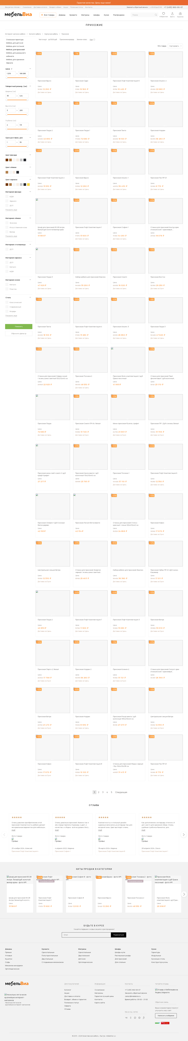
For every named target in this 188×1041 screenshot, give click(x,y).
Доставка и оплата (40, 7)
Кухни (106, 15)
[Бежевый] (17, 160)
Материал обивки (13, 218)
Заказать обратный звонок (137, 7)
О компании (27, 7)
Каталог (67, 990)
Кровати (73, 15)
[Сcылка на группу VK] (126, 1017)
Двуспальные (47, 959)
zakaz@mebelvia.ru (133, 996)
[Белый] (14, 160)
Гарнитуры (155, 952)
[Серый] (21, 160)
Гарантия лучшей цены (104, 996)
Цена (9, 69)
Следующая (121, 792)
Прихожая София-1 (62, 851)
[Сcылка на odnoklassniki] (130, 1017)
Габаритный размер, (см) (16, 86)
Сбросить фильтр (18, 333)
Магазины (99, 993)
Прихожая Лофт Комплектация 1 (155, 851)
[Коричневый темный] (6, 160)
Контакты (88, 7)
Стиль (8, 297)
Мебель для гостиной (15, 46)
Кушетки (8, 959)
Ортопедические (12, 969)
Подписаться (118, 935)
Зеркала (9, 63)
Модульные (156, 955)
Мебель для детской (14, 43)
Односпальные (48, 952)
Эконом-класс (82, 39)
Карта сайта (100, 1002)
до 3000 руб (52, 39)
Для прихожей (121, 959)
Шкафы (96, 15)
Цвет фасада (11, 155)
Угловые (8, 955)
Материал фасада (13, 192)
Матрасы (85, 15)
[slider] (7, 77)
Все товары (49, 15)
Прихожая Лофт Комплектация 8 (111, 851)
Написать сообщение (166, 1016)
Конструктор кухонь (159, 962)
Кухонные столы (158, 959)
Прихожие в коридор (67, 39)
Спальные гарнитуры (15, 39)
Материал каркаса (13, 258)
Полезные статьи (76, 7)
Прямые (8, 952)
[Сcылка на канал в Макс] (135, 1017)
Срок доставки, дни (14, 138)
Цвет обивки (10, 167)
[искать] (156, 15)
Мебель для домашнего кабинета (16, 54)
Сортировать (174, 46)
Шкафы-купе (120, 952)
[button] (53, 76)
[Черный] (24, 160)
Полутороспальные (50, 955)
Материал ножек (12, 280)
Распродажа (118, 15)
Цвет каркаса (11, 179)
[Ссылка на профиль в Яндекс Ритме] (143, 1017)
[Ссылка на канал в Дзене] (139, 1017)
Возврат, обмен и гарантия (75, 999)
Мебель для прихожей (15, 49)
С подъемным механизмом (53, 962)
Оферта (67, 1006)
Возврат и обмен (55, 7)
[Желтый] (28, 184)
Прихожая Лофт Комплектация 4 (25, 851)
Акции (65, 7)
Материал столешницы (15, 244)
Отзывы (67, 1009)
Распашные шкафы (123, 955)
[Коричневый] (10, 160)
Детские (81, 959)
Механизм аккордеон (14, 965)
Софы (7, 962)
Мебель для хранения (15, 59)
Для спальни (120, 962)
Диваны (62, 15)
